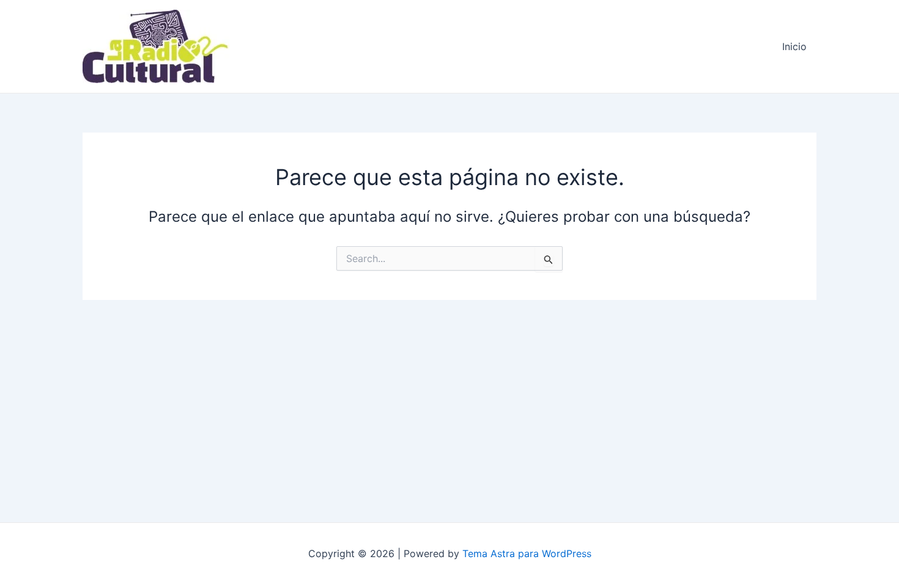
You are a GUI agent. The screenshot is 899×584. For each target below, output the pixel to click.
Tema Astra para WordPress (526, 553)
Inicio (794, 46)
